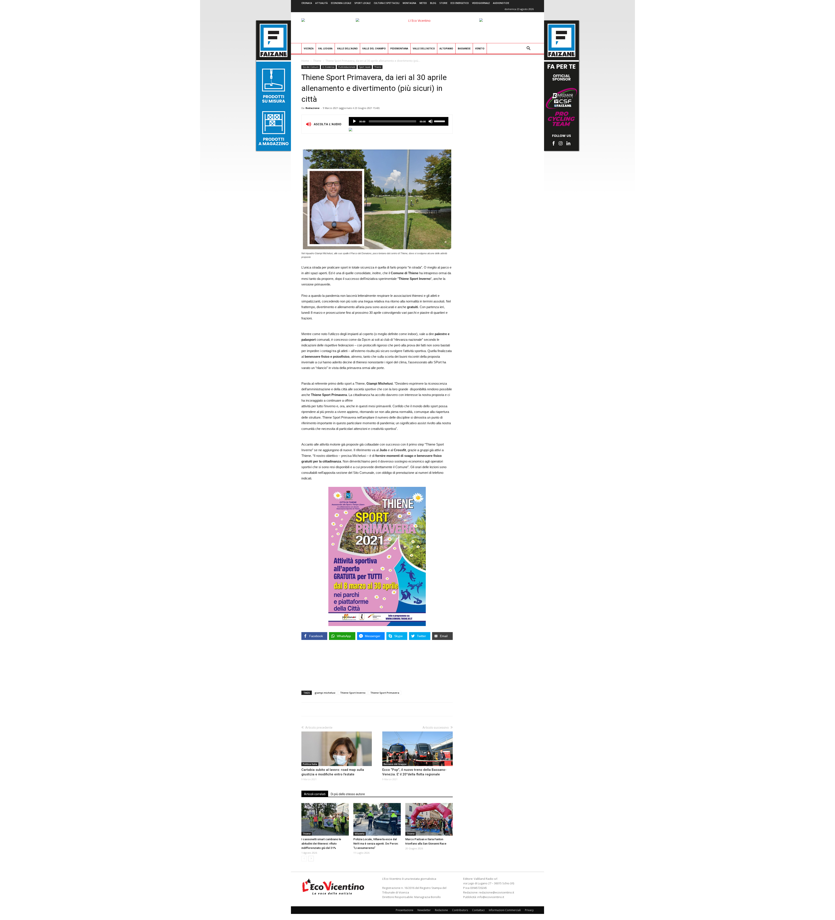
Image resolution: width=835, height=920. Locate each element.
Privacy (529, 910)
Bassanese (464, 48)
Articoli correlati (315, 794)
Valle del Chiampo (374, 48)
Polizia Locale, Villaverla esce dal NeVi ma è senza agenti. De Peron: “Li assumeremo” (375, 844)
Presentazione (404, 910)
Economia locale (341, 3)
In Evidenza (328, 66)
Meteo (423, 3)
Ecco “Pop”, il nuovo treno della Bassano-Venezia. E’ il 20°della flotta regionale (414, 772)
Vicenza (309, 48)
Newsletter (424, 910)
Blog (433, 3)
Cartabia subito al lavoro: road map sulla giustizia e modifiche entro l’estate (332, 772)
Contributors (460, 910)
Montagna (409, 3)
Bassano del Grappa (395, 764)
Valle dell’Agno (347, 48)
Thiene (317, 61)
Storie (443, 3)
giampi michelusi (325, 692)
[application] (398, 121)
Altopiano (446, 48)
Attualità (321, 3)
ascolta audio (354, 121)
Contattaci (478, 910)
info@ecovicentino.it (490, 897)
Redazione (312, 108)
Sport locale (362, 3)
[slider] (440, 121)
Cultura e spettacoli (386, 3)
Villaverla (359, 833)
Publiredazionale (346, 66)
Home (305, 61)
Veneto (479, 48)
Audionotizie (501, 3)
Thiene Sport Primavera (384, 692)
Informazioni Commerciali (505, 910)
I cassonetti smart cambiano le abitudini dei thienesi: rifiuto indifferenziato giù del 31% (321, 844)
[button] (528, 49)
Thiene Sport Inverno (353, 692)
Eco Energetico (460, 3)
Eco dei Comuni (311, 66)
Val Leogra (325, 48)
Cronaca (306, 3)
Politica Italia (310, 764)
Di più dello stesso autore (348, 794)
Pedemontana (399, 48)
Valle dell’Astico (424, 48)
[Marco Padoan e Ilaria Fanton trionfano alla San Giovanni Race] (429, 819)
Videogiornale (481, 3)
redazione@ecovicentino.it (496, 892)
